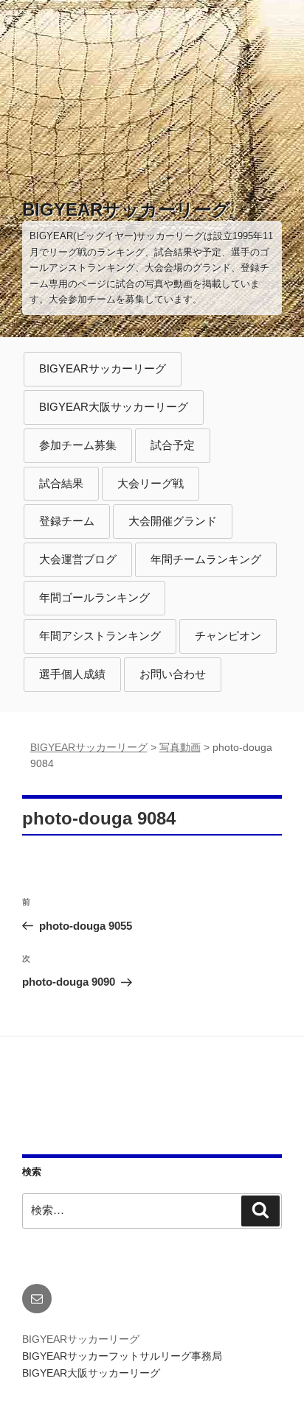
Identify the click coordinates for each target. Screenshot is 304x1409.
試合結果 (61, 483)
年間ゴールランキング (94, 597)
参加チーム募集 (78, 445)
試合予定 (173, 445)
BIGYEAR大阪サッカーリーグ (113, 406)
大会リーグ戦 (150, 483)
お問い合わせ (172, 674)
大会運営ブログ (78, 559)
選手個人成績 (72, 674)
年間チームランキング (206, 559)
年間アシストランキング (100, 635)
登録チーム (66, 521)
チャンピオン (228, 635)
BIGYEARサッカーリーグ (126, 209)
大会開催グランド (172, 521)
